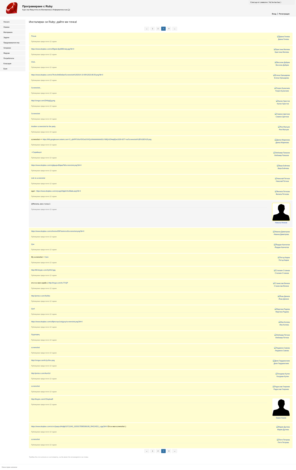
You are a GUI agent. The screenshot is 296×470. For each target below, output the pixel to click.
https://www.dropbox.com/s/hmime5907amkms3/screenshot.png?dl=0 (57, 231)
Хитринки (7, 48)
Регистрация (284, 14)
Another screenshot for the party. (43, 126)
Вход (274, 14)
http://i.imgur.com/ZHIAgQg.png (43, 101)
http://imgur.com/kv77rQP (58, 283)
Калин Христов (283, 104)
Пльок (33, 36)
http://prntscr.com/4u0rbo (40, 296)
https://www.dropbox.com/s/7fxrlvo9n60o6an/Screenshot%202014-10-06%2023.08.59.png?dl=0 (67, 75)
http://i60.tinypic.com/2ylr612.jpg (43, 270)
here (46, 257)
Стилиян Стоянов (282, 273)
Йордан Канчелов (282, 247)
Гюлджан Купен (282, 376)
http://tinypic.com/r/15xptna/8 (42, 399)
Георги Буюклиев (282, 91)
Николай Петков (282, 181)
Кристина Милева (282, 52)
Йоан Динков (284, 299)
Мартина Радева (282, 312)
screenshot (35, 347)
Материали (7, 32)
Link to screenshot (38, 178)
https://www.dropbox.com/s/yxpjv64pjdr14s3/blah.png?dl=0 (58, 191)
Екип (5, 69)
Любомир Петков (282, 338)
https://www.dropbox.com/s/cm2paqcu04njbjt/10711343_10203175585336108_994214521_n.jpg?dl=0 (69, 426)
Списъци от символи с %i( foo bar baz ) (265, 2)
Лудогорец (35, 334)
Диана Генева (283, 39)
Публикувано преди (44, 41)
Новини (6, 27)
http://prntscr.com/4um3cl (40, 373)
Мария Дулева (283, 430)
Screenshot (35, 114)
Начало (6, 22)
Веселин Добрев (282, 65)
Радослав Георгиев (281, 389)
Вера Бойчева (283, 168)
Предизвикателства (11, 43)
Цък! (33, 309)
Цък (32, 244)
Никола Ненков (281, 223)
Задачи (6, 37)
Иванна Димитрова (281, 234)
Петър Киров (284, 260)
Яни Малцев (284, 129)
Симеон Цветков (282, 117)
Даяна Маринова (282, 142)
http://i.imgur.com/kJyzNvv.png (43, 360)
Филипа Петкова (282, 194)
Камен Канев (281, 418)
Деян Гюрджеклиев (281, 363)
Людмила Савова (282, 351)
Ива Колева (284, 325)
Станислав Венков (281, 286)
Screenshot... (36, 88)
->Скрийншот (36, 152)
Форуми (6, 53)
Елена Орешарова (281, 78)
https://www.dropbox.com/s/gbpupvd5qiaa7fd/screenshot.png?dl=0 (56, 165)
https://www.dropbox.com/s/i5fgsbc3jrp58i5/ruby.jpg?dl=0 (52, 49)
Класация (7, 63)
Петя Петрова (283, 442)
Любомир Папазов (281, 155)
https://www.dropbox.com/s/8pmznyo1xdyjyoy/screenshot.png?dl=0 (56, 322)
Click (33, 62)
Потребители (8, 58)
